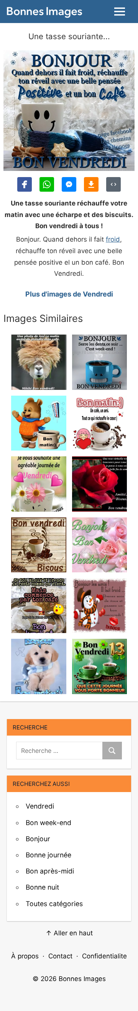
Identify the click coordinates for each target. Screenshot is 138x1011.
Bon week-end (48, 823)
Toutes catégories (54, 904)
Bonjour (38, 839)
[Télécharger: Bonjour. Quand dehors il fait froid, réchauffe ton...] (91, 184)
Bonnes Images (82, 979)
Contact (60, 956)
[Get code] (113, 184)
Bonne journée (48, 855)
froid (113, 239)
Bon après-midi (50, 871)
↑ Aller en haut (69, 933)
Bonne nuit (42, 887)
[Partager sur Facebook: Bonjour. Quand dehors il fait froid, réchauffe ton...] (24, 184)
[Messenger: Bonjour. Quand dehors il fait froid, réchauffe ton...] (69, 184)
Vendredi (40, 806)
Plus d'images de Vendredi (69, 294)
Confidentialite (104, 956)
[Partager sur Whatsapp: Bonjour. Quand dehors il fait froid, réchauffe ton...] (46, 184)
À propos (25, 956)
